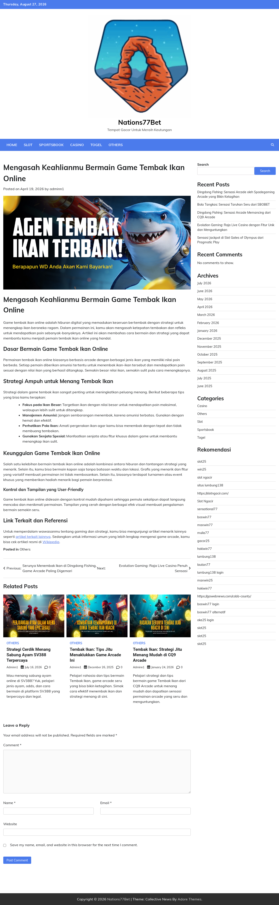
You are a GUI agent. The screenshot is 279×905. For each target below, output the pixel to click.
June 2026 (204, 291)
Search (203, 164)
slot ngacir (204, 478)
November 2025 (209, 347)
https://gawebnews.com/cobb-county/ (224, 596)
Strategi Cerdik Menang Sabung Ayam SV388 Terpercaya (29, 655)
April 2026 (205, 307)
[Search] (272, 144)
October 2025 (207, 355)
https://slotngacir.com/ (212, 493)
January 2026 (207, 331)
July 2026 (204, 283)
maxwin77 (205, 525)
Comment (12, 745)
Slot (28, 145)
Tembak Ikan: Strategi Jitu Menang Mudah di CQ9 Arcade (157, 655)
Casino (77, 145)
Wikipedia (51, 542)
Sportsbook (51, 145)
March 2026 (206, 315)
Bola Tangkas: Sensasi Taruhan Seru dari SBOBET (233, 205)
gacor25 (203, 541)
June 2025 (204, 386)
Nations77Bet (139, 122)
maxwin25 (205, 581)
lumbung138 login (210, 573)
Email (106, 803)
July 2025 (204, 378)
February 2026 (208, 323)
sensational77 (207, 509)
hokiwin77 (204, 549)
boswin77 (204, 517)
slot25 (201, 462)
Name (9, 803)
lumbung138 (206, 557)
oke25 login (205, 620)
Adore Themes (189, 899)
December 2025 (209, 339)
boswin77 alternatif (211, 612)
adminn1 (57, 189)
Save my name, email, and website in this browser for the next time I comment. (74, 845)
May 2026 (204, 299)
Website (10, 824)
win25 (201, 470)
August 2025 (206, 371)
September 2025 (209, 363)
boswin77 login (208, 604)
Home (12, 145)
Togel (96, 145)
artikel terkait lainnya (33, 536)
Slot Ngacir (205, 501)
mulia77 (203, 533)
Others (116, 145)
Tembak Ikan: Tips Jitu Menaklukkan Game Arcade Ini (95, 655)
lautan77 (203, 565)
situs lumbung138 (210, 485)
